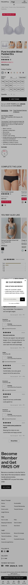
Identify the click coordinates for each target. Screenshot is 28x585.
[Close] (25, 280)
